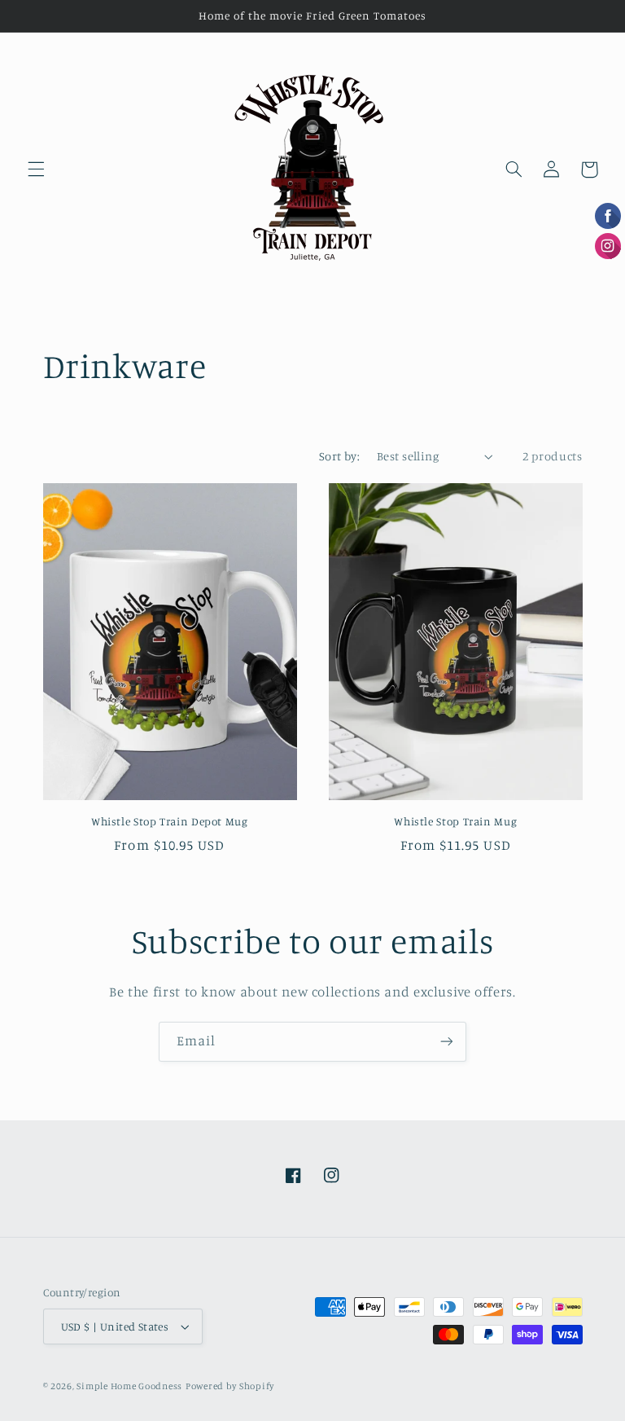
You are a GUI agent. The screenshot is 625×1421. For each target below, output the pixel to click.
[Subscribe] (446, 1042)
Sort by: (339, 456)
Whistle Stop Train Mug (455, 821)
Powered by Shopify (230, 1386)
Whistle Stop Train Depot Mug (169, 821)
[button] (36, 169)
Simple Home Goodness (129, 1386)
